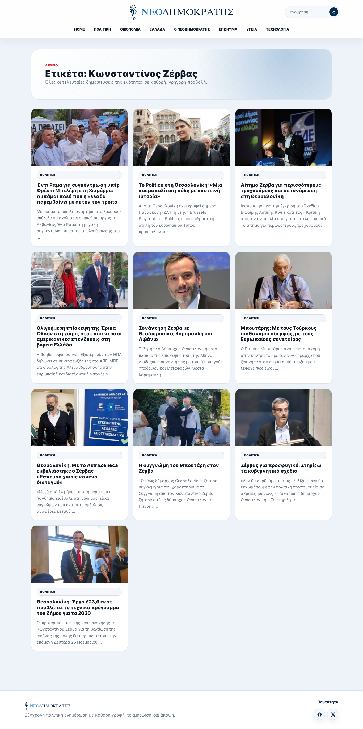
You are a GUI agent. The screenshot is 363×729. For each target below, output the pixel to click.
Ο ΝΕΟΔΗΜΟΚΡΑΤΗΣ (192, 29)
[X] (332, 714)
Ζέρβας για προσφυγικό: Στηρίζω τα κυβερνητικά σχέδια (281, 468)
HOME (79, 29)
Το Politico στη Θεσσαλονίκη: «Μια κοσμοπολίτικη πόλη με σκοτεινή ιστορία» (180, 190)
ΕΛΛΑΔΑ (157, 29)
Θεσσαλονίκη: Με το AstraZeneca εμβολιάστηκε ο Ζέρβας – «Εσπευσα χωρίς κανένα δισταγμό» (77, 473)
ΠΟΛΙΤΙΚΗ (102, 29)
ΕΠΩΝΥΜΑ (228, 29)
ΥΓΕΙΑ (251, 29)
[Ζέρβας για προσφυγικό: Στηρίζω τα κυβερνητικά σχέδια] (283, 417)
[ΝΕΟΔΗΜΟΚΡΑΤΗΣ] (181, 12)
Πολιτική (47, 175)
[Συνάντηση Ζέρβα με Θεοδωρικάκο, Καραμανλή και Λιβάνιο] (181, 280)
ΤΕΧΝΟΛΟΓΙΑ (277, 29)
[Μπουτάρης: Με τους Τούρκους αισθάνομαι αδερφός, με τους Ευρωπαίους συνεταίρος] (283, 280)
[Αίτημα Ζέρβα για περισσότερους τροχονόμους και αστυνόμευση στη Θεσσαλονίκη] (283, 137)
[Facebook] (319, 714)
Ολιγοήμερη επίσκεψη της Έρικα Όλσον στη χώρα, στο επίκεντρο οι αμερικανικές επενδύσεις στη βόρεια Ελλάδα (79, 336)
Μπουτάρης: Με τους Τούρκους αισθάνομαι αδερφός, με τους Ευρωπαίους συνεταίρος (279, 333)
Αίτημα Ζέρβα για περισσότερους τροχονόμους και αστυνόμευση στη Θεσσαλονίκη (281, 190)
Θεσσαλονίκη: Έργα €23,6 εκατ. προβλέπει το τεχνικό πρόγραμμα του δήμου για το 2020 (78, 607)
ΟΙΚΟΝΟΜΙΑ (130, 29)
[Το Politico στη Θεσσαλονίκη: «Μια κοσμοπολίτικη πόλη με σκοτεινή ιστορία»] (181, 137)
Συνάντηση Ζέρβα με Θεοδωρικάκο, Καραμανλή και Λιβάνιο (175, 333)
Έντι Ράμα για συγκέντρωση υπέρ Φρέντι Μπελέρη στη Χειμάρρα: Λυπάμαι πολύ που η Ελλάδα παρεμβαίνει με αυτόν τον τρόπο (78, 193)
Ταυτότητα (328, 702)
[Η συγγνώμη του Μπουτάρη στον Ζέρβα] (181, 417)
